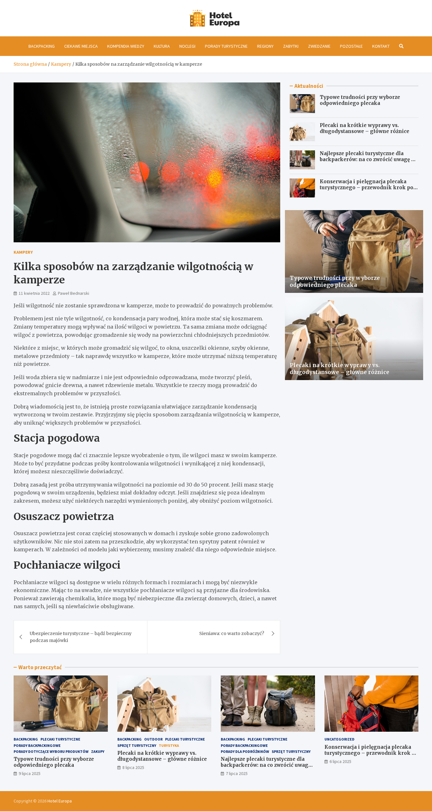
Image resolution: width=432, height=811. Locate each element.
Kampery (23, 252)
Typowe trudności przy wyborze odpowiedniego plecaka (360, 100)
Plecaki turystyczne (60, 739)
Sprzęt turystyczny (136, 745)
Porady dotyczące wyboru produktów (51, 751)
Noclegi (187, 46)
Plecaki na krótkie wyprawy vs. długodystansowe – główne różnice (364, 128)
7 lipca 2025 (237, 773)
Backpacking (41, 46)
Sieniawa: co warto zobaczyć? (231, 633)
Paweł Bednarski (73, 293)
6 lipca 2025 (340, 761)
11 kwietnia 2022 (34, 293)
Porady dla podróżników (245, 751)
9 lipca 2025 (29, 773)
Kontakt (381, 46)
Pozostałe (351, 46)
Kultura (162, 46)
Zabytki (291, 46)
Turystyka (169, 745)
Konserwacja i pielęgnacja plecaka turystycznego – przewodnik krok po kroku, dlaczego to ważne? (366, 188)
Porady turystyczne (226, 46)
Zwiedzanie (319, 46)
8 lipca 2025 (133, 767)
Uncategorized (339, 739)
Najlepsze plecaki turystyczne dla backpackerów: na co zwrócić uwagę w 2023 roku (367, 159)
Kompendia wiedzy (125, 46)
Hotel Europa (59, 801)
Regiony (265, 46)
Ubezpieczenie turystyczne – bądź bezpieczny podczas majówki (81, 637)
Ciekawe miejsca (81, 46)
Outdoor (153, 739)
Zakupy (97, 751)
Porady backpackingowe (37, 745)
